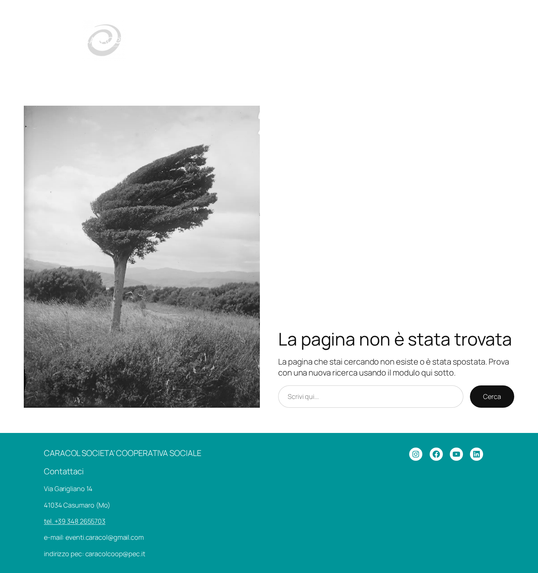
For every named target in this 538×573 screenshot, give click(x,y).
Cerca (492, 396)
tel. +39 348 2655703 (74, 521)
